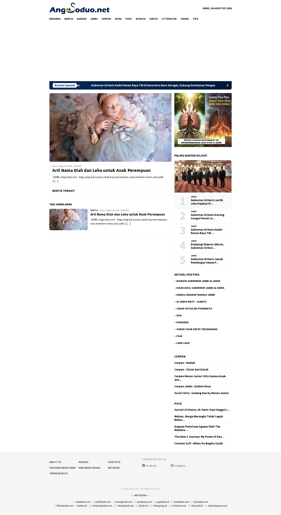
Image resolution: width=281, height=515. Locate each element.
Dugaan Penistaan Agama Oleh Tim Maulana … (197, 428)
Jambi (194, 196)
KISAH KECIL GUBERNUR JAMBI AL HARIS (200, 288)
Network (114, 467)
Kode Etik (114, 462)
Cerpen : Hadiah (184, 363)
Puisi (178, 403)
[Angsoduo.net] (79, 8)
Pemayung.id (160, 505)
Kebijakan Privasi (89, 467)
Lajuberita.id (162, 502)
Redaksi (83, 462)
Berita (94, 210)
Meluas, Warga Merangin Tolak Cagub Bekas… (198, 418)
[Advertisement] (140, 52)
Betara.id (82, 505)
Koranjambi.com (123, 502)
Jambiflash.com (102, 502)
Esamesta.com (200, 502)
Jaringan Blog (58, 473)
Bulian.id (143, 505)
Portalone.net (179, 505)
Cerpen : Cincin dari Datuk (191, 369)
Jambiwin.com (82, 502)
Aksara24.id (197, 505)
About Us (55, 462)
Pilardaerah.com (64, 505)
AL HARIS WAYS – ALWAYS (191, 301)
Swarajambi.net (125, 505)
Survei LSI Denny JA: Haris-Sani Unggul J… (202, 409)
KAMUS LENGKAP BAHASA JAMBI (195, 294)
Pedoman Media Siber (62, 467)
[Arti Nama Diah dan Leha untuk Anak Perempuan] (110, 127)
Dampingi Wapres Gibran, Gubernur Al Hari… (207, 246)
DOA (179, 315)
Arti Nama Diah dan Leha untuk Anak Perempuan (101, 170)
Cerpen (180, 356)
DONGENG (182, 322)
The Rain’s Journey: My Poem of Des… (199, 436)
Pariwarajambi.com (102, 505)
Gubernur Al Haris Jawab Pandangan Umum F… (207, 260)
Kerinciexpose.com (217, 505)
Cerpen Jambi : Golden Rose (192, 386)
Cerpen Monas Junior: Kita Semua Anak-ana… (200, 378)
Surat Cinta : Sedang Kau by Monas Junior (201, 393)
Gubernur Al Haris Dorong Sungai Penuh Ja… (207, 216)
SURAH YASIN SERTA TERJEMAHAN (196, 329)
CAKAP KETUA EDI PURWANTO (194, 308)
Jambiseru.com (144, 502)
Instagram (180, 465)
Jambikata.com (181, 502)
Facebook (151, 465)
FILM (179, 336)
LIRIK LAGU (183, 343)
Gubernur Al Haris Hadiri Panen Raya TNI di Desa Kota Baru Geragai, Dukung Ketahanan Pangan (130, 85)
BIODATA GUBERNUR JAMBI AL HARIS (198, 281)
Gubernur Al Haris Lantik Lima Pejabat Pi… (207, 201)
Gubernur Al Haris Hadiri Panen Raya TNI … (206, 231)
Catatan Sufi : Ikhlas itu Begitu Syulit (198, 443)
